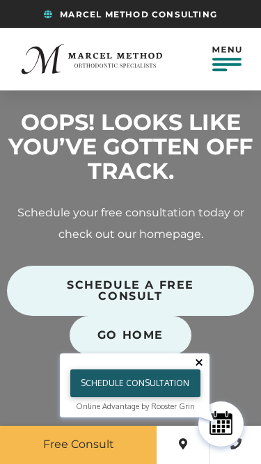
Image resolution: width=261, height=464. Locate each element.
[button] (227, 59)
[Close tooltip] (199, 362)
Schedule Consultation (135, 383)
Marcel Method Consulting (137, 15)
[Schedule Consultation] (221, 424)
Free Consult (78, 444)
